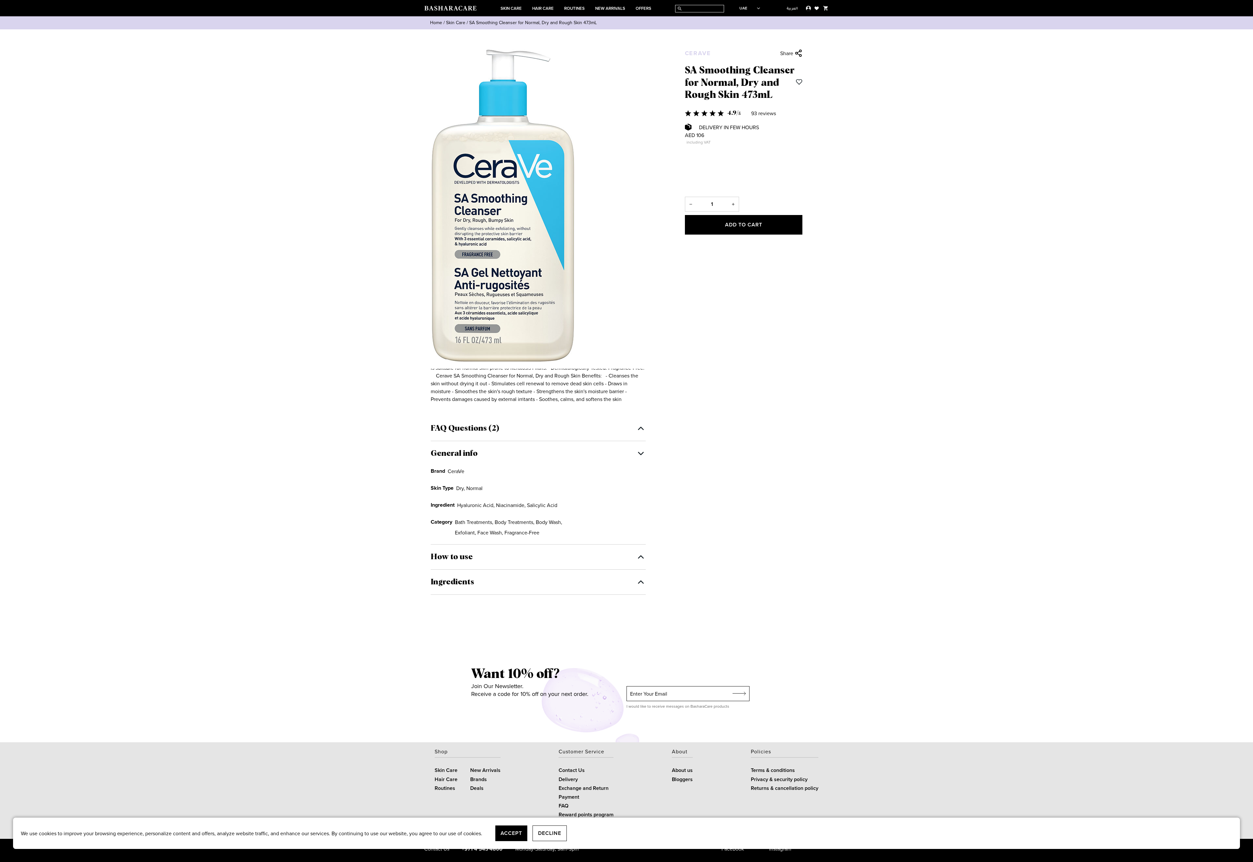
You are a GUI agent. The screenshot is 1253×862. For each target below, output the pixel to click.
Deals (477, 788)
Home (436, 22)
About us (682, 770)
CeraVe (698, 53)
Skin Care (511, 8)
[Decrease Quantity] (691, 204)
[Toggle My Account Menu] (808, 8)
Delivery (568, 779)
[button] (743, 113)
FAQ (563, 805)
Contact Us (572, 770)
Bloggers (682, 779)
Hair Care (543, 8)
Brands (478, 779)
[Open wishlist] (816, 8)
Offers (643, 8)
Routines (574, 8)
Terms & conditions (773, 770)
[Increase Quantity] (733, 204)
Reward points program (586, 814)
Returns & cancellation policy (784, 788)
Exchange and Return (584, 788)
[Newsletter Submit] (739, 693)
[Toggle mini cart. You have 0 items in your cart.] (825, 8)
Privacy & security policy (779, 779)
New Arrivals (610, 8)
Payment (569, 797)
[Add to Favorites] (799, 82)
